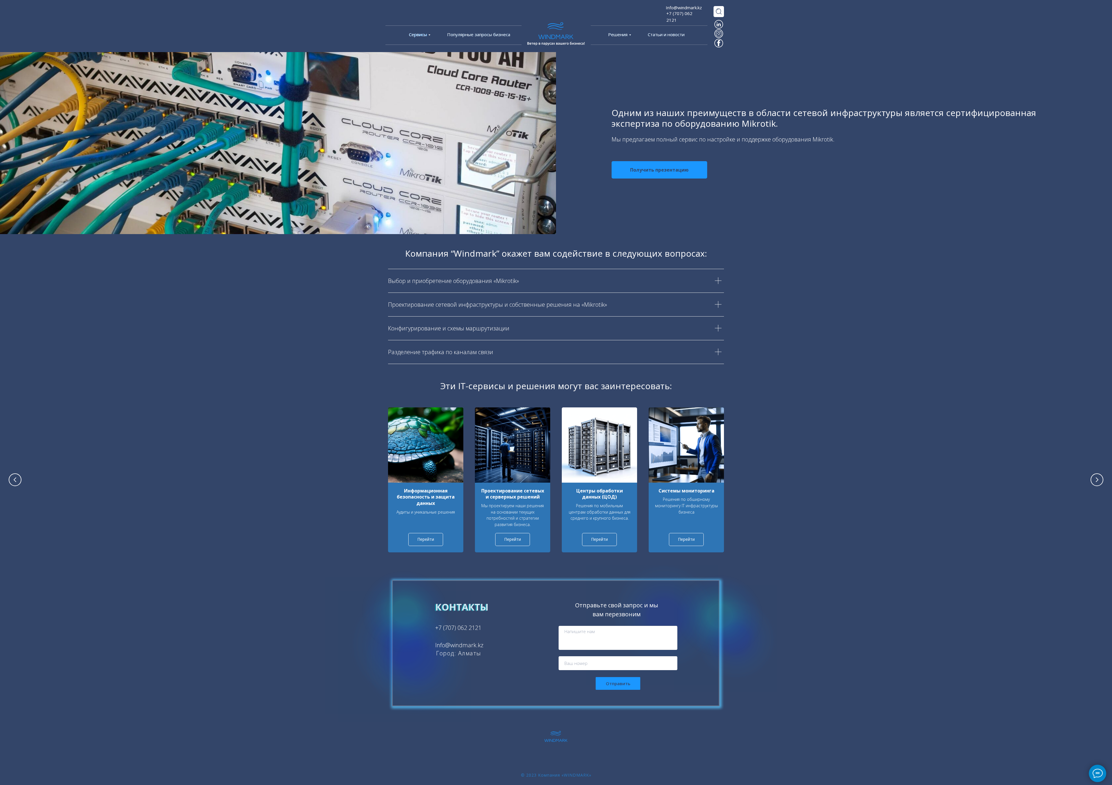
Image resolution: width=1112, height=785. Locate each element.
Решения (618, 34)
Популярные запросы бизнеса (478, 34)
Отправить (618, 683)
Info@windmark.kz (684, 7)
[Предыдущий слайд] (15, 479)
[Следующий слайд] (1097, 479)
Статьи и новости (666, 34)
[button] (659, 170)
